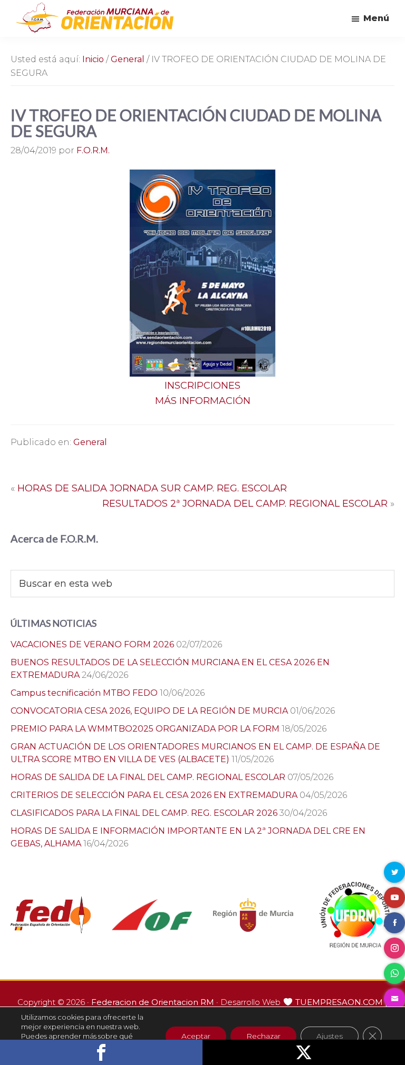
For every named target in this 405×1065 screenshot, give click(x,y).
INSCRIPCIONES (202, 385)
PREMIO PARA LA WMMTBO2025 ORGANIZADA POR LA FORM (145, 729)
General (90, 442)
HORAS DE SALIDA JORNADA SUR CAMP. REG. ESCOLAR (152, 488)
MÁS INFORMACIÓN (202, 401)
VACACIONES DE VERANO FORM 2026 (92, 644)
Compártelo (101, 1052)
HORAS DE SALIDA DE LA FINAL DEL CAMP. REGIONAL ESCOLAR (148, 777)
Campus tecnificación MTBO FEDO (84, 693)
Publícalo (303, 1052)
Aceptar (195, 1036)
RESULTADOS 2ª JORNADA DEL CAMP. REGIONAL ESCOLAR (245, 503)
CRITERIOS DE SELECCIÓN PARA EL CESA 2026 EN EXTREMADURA (154, 795)
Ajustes (329, 1036)
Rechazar (263, 1036)
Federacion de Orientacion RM (152, 1002)
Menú (376, 18)
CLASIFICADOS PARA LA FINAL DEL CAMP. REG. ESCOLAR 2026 (144, 813)
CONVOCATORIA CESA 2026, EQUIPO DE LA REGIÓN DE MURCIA (149, 711)
